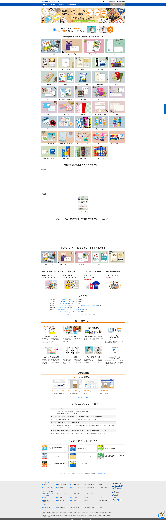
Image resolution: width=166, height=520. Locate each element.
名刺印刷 (44, 484)
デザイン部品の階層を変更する (68, 305)
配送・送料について (60, 500)
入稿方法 (100, 497)
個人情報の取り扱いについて (62, 507)
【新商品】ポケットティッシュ (64, 311)
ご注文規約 (101, 505)
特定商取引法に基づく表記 (90, 507)
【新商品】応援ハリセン (63, 299)
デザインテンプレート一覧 (48, 493)
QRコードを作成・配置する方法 (68, 301)
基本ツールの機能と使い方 (67, 314)
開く (161, 515)
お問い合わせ (116, 492)
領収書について (88, 500)
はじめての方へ (60, 497)
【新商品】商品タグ (62, 307)
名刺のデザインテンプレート (62, 493)
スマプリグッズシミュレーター (77, 487)
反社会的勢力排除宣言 (75, 507)
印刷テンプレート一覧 (61, 499)
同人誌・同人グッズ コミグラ (62, 487)
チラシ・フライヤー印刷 (61, 484)
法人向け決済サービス (103, 500)
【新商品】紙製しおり (62, 312)
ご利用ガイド (45, 4)
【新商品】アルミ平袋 (62, 303)
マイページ (115, 491)
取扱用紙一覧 (59, 488)
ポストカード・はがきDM (75, 484)
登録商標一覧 (101, 473)
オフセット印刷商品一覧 (89, 487)
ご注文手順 (101, 499)
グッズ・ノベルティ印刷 (47, 487)
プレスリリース (46, 508)
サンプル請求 (116, 494)
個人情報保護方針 (46, 507)
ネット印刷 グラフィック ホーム (46, 6)
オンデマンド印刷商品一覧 (103, 487)
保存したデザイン (117, 4)
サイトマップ (116, 495)
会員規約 (86, 505)
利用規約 (72, 505)
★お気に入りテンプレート (57, 4)
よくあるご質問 (74, 497)
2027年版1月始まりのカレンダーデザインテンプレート (69, 309)
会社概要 (44, 505)
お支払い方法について (75, 500)
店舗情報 (58, 505)
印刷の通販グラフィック (46, 515)
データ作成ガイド (46, 499)
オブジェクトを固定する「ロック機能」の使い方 (86, 305)
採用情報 (100, 507)
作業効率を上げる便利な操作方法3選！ (83, 314)
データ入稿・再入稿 (71, 4)
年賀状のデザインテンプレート (90, 493)
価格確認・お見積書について (90, 499)
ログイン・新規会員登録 (110, 1)
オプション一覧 (46, 488)
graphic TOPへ (122, 1)
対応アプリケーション (75, 499)
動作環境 (86, 497)
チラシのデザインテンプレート (76, 493)
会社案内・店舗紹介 (83, 211)
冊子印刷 (100, 484)
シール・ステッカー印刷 (89, 484)
